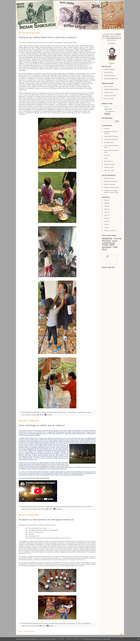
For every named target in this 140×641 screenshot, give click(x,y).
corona (117, 238)
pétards (43, 509)
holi (25, 414)
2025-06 (106, 203)
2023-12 (106, 227)
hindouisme (87, 623)
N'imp (106, 158)
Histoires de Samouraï (110, 139)
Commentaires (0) (82, 412)
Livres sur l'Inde (109, 98)
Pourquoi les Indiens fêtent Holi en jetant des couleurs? (48, 37)
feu (32, 509)
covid (105, 244)
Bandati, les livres (109, 178)
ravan (29, 509)
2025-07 (106, 200)
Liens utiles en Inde (110, 95)
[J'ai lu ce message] (138, 639)
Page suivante (29, 631)
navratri (33, 625)
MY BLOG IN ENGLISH (111, 78)
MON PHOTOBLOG (110, 75)
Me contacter (112, 43)
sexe (114, 240)
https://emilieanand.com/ (114, 38)
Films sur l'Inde (108, 86)
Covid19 (106, 128)
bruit (39, 509)
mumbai (106, 240)
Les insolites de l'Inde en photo (48, 412)
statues (36, 509)
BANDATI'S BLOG (109, 69)
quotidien (106, 247)
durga (36, 625)
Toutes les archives (110, 230)
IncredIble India (108, 142)
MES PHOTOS (108, 72)
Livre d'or (107, 155)
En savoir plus (106, 639)
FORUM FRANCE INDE (111, 89)
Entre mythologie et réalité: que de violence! (42, 425)
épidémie (107, 238)
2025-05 (106, 206)
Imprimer (41, 414)
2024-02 (106, 221)
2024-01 (106, 224)
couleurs (34, 414)
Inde (115, 247)
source (29, 553)
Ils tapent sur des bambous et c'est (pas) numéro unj (46, 519)
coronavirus (108, 243)
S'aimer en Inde (109, 167)
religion (24, 625)
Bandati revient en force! (111, 187)
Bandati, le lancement (110, 181)
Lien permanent (72, 412)
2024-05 (106, 212)
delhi (111, 245)
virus (104, 249)
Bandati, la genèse (109, 184)
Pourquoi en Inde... (110, 164)
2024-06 (106, 209)
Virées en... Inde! (109, 170)
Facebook (49, 414)
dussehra (24, 509)
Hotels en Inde (108, 92)
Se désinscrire (111, 111)
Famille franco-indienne (111, 136)
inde (23, 414)
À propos (111, 63)
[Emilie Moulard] (112, 264)
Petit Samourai (108, 161)
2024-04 (106, 215)
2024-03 (106, 218)
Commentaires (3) (72, 623)
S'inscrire (109, 109)
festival (29, 414)
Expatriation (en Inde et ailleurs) (40, 623)
